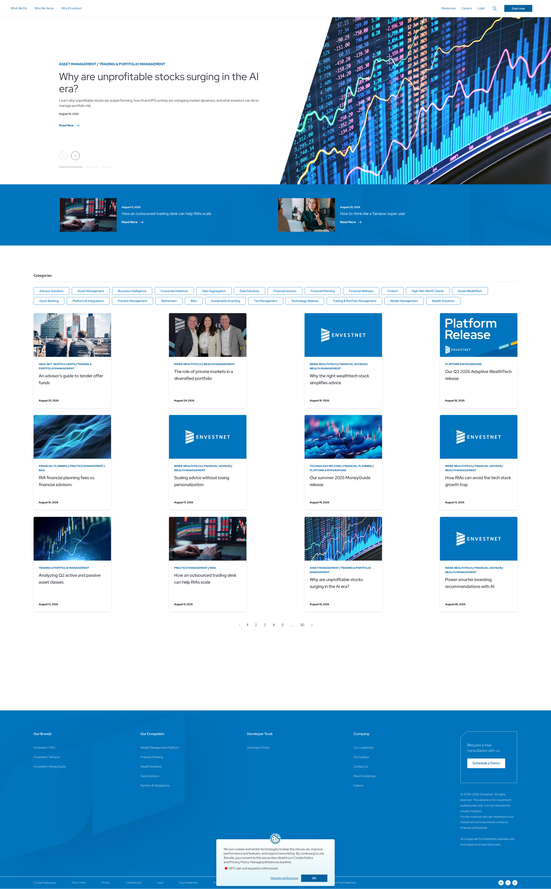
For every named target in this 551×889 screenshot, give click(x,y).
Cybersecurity (133, 882)
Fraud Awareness (188, 882)
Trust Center (79, 882)
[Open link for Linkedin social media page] (501, 882)
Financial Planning (323, 291)
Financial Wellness (361, 291)
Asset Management (90, 291)
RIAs (194, 301)
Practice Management (132, 301)
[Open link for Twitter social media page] (508, 882)
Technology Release (304, 301)
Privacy (105, 882)
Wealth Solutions (443, 301)
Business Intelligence (132, 291)
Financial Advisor (285, 291)
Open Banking (49, 301)
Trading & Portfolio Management (354, 301)
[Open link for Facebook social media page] (514, 882)
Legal (160, 882)
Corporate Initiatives (174, 291)
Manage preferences (284, 878)
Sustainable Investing (225, 301)
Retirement (169, 301)
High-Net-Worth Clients (428, 291)
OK (314, 878)
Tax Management (265, 301)
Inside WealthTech (470, 291)
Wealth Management (404, 301)
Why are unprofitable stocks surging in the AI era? (159, 82)
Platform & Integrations (88, 301)
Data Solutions (249, 291)
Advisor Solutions (51, 291)
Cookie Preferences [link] (45, 882)
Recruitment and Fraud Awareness (337, 882)
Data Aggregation (214, 291)
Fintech (392, 291)
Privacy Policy (239, 862)
